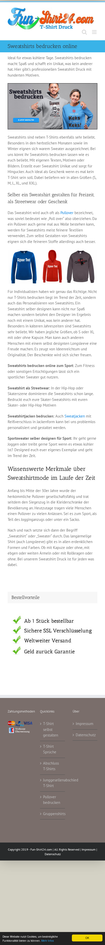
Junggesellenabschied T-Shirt (52, 783)
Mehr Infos (47, 940)
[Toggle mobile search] (84, 32)
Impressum (84, 723)
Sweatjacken (74, 416)
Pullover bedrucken (51, 799)
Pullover (66, 212)
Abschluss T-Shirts (51, 766)
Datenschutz (85, 734)
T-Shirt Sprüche (49, 749)
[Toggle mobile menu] (94, 32)
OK (87, 938)
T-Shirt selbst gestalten (50, 729)
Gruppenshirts (52, 813)
